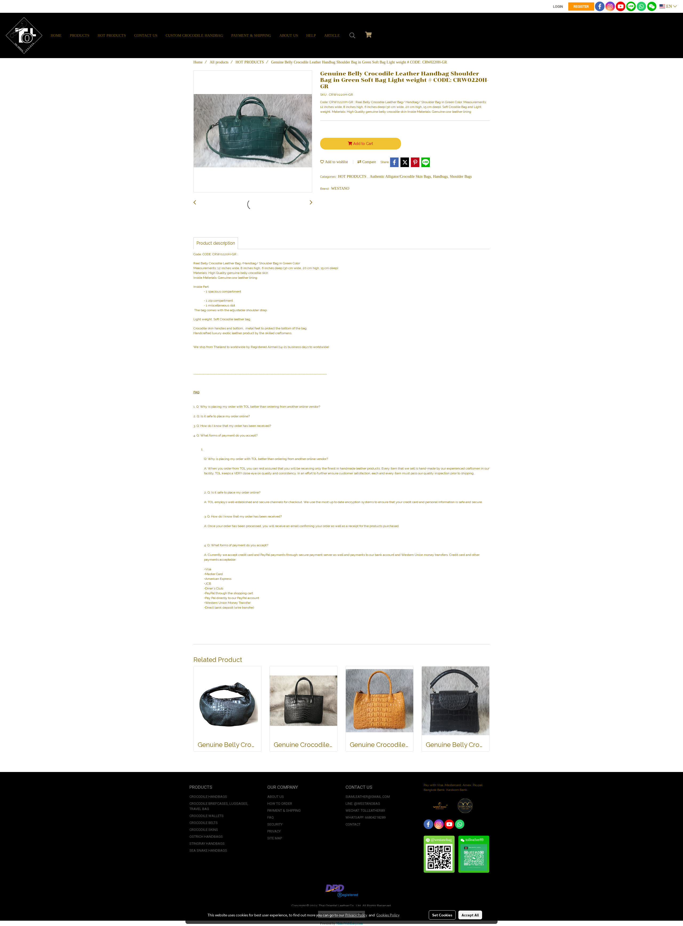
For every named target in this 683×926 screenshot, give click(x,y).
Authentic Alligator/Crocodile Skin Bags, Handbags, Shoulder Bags (421, 177)
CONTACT (353, 824)
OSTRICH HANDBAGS (206, 837)
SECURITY (275, 824)
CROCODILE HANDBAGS (208, 797)
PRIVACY (274, 831)
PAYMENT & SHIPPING (251, 36)
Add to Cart (362, 143)
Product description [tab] (215, 243)
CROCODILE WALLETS (206, 816)
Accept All (470, 914)
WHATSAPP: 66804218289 (366, 817)
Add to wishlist (336, 162)
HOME (56, 36)
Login (558, 7)
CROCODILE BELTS (203, 823)
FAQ (270, 817)
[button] (352, 35)
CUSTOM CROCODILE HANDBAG (194, 36)
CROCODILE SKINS (203, 830)
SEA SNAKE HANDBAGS (208, 850)
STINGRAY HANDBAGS (207, 844)
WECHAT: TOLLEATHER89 (365, 810)
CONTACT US (145, 36)
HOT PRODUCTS (112, 36)
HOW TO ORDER (279, 804)
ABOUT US (288, 36)
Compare (368, 162)
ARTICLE (332, 36)
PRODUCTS (79, 36)
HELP (311, 36)
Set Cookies (442, 914)
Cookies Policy (387, 914)
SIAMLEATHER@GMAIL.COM (368, 797)
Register (581, 7)
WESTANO (340, 189)
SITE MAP (274, 838)
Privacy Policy (356, 914)
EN (669, 6)
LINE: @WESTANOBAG (363, 804)
